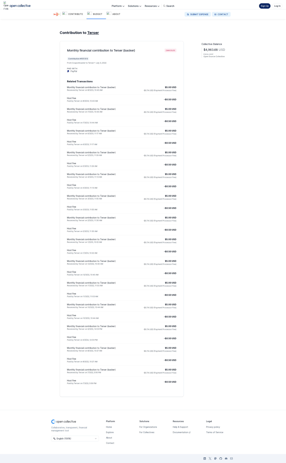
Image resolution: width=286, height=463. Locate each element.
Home (109, 427)
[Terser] (57, 14)
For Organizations (148, 427)
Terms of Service (214, 432)
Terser (93, 32)
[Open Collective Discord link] (226, 458)
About (109, 437)
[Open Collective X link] (210, 458)
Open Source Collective (214, 56)
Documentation (180, 432)
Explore (110, 432)
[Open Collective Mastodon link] (215, 458)
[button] (74, 14)
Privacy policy (213, 427)
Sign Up (265, 6)
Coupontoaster (79, 63)
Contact (110, 443)
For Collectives (146, 432)
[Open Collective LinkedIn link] (205, 458)
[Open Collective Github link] (221, 458)
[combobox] (75, 439)
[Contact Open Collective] (231, 458)
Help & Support (180, 427)
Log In (277, 6)
